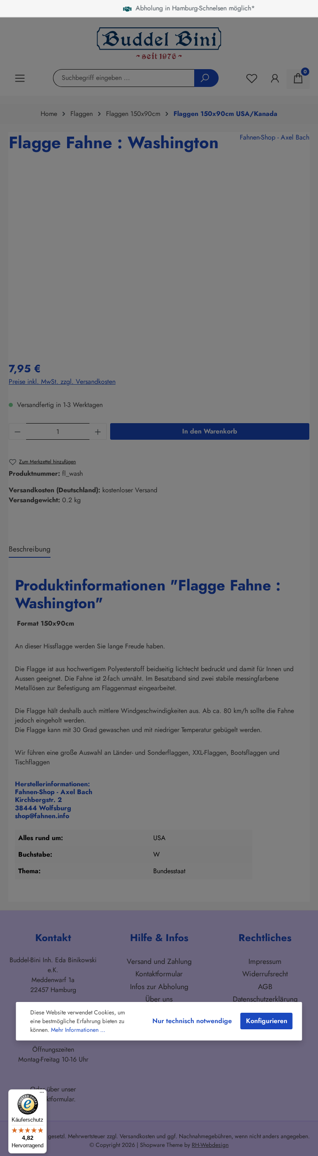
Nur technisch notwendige (192, 1021)
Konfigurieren (266, 1021)
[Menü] (42, 1094)
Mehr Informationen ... (78, 1030)
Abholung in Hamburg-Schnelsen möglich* (166, 8)
